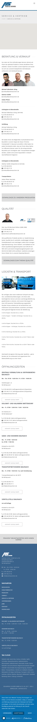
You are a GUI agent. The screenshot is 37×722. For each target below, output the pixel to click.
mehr (30, 713)
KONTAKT (4, 606)
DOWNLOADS (6, 609)
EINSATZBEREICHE (7, 590)
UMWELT (4, 595)
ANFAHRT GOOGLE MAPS (12, 399)
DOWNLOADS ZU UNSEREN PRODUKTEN (18, 198)
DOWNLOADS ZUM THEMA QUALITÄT (18, 260)
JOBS (3, 604)
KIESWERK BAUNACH (8, 629)
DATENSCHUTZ (22, 688)
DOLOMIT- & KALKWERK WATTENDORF (13, 621)
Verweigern (7, 713)
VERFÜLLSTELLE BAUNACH (10, 645)
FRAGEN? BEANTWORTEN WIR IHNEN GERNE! (18, 539)
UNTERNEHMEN (6, 601)
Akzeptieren (18, 713)
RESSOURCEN (6, 587)
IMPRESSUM (13, 688)
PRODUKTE (5, 593)
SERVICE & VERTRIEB (8, 598)
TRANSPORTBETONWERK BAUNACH (12, 638)
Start (4, 19)
